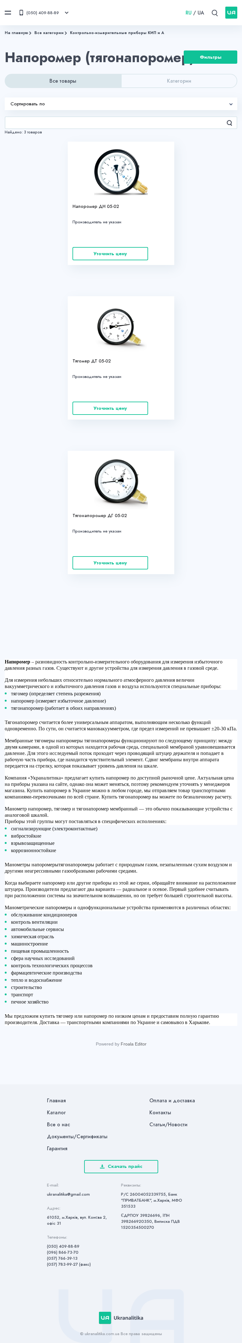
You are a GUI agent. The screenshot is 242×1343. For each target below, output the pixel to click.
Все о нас (58, 1124)
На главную (16, 33)
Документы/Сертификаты (77, 1136)
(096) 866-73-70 (62, 1252)
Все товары (62, 81)
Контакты (160, 1112)
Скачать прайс (125, 1166)
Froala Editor (134, 1043)
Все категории (49, 33)
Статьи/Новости (168, 1124)
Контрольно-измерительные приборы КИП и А (117, 33)
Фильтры (211, 57)
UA (201, 12)
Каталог (56, 1112)
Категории (179, 81)
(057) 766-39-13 (62, 1258)
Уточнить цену (110, 253)
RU (189, 12)
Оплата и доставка (172, 1100)
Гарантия (57, 1148)
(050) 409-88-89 (63, 1246)
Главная (56, 1100)
